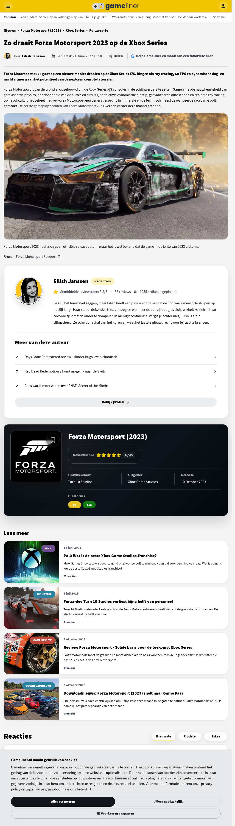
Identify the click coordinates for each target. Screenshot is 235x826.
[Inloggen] (223, 6)
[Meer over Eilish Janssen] (28, 291)
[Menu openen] (8, 6)
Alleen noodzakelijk (168, 801)
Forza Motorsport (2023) (40, 30)
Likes (216, 736)
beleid (82, 789)
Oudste (190, 736)
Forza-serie (98, 30)
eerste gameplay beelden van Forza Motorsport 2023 (63, 106)
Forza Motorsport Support (36, 256)
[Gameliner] (116, 6)
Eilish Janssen (33, 56)
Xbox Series (75, 30)
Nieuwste (163, 736)
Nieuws (10, 30)
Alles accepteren (63, 801)
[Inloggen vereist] (53, 440)
